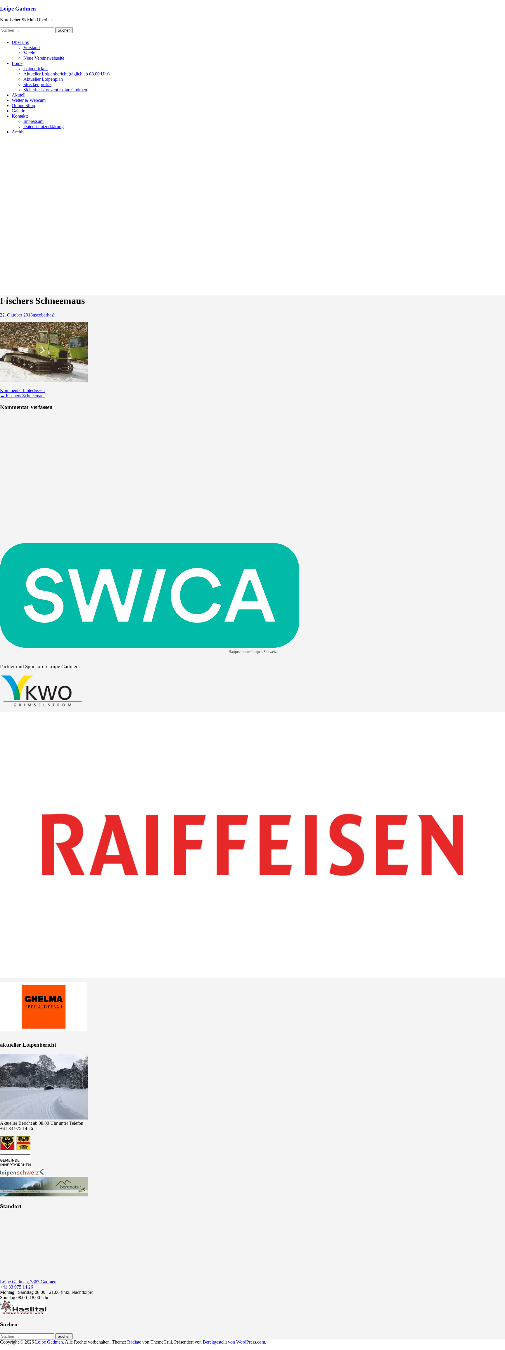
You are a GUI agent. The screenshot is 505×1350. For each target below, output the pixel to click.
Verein (29, 52)
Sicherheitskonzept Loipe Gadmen (55, 89)
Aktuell (18, 94)
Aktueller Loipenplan (43, 79)
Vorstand (31, 47)
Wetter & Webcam (29, 100)
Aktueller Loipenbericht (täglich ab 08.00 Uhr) (66, 73)
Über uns (20, 42)
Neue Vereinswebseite (43, 58)
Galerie (18, 110)
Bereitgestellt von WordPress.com (234, 1341)
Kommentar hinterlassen (22, 390)
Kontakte (20, 115)
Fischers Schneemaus (22, 395)
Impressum (33, 121)
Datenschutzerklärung (43, 126)
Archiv (18, 131)
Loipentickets (35, 68)
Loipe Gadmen (18, 9)
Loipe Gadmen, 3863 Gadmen (28, 1281)
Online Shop (23, 105)
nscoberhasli (44, 314)
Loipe (17, 63)
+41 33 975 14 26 (16, 1286)
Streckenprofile (37, 84)
